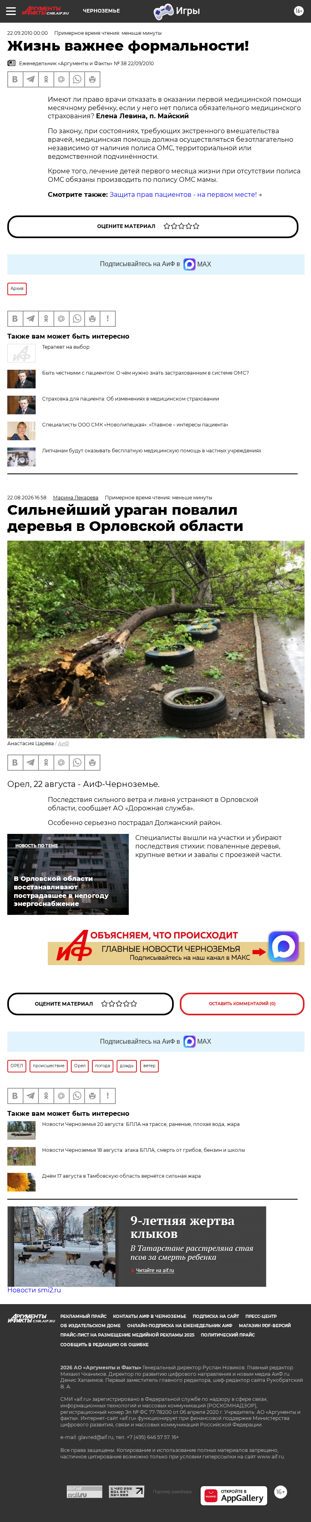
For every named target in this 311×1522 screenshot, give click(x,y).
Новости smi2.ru (34, 1290)
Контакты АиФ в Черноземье (149, 1316)
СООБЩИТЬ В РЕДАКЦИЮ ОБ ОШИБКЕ (104, 1344)
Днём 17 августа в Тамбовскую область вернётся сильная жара (121, 1176)
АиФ (63, 743)
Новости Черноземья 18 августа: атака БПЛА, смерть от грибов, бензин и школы (143, 1150)
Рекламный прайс (83, 1316)
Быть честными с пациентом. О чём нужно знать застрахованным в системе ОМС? (145, 373)
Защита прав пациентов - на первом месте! (183, 194)
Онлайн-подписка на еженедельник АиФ (179, 1325)
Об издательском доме (90, 1325)
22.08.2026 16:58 (27, 498)
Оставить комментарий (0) (242, 1003)
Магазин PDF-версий (265, 1325)
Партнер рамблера (172, 1491)
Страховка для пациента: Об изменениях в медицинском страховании (130, 399)
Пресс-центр (261, 1316)
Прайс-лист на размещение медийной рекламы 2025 (127, 1335)
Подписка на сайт (216, 1316)
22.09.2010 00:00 (27, 33)
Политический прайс (228, 1335)
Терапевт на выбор (65, 347)
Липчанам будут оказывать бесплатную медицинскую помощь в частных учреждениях (151, 451)
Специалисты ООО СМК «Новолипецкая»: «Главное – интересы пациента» (135, 425)
